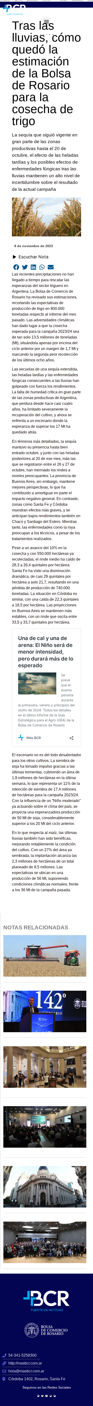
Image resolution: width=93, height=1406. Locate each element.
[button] (47, 22)
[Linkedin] (55, 1396)
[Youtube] (51, 1396)
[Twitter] (38, 1396)
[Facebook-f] (46, 1396)
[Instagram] (42, 1396)
